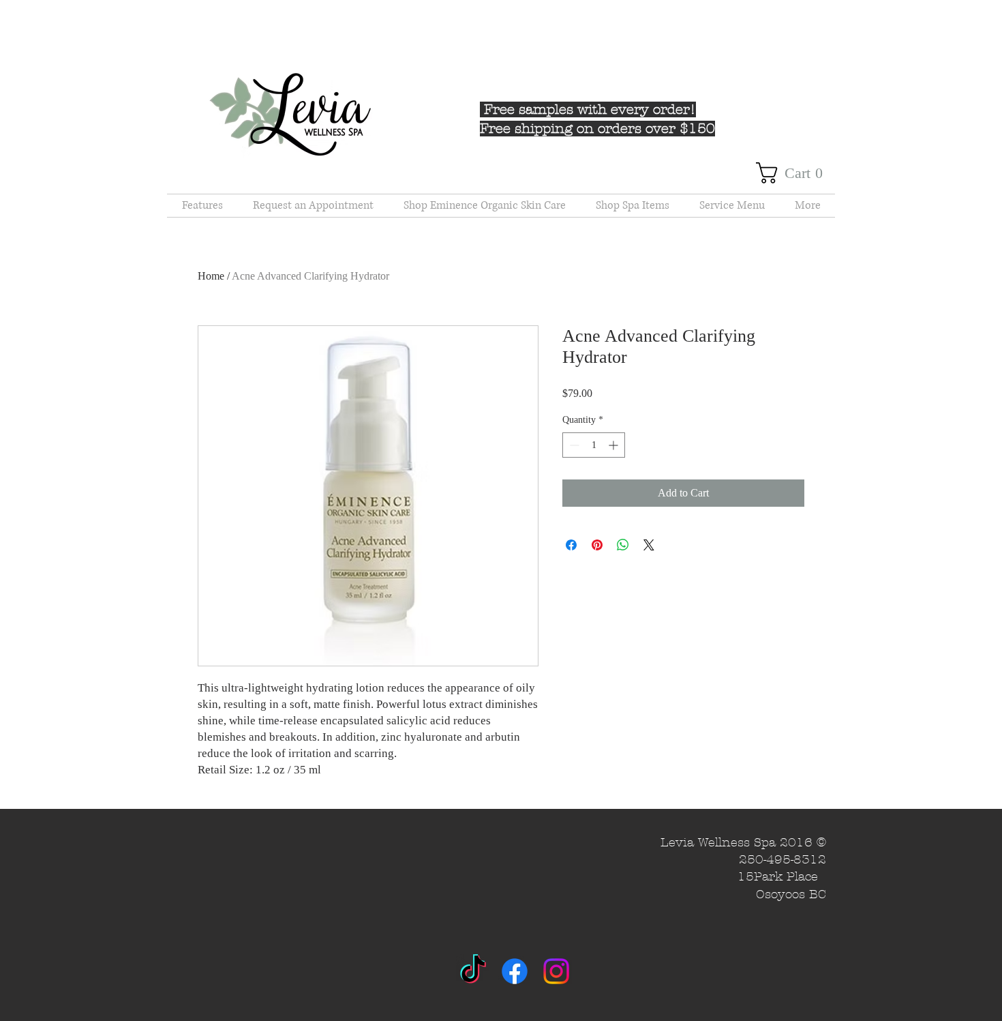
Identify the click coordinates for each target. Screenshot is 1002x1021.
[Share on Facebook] (571, 545)
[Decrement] (572, 445)
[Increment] (614, 445)
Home (211, 276)
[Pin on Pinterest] (597, 545)
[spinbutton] (593, 445)
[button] (795, 172)
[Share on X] (649, 545)
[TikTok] (473, 971)
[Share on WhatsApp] (623, 545)
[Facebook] (515, 971)
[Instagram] (556, 971)
